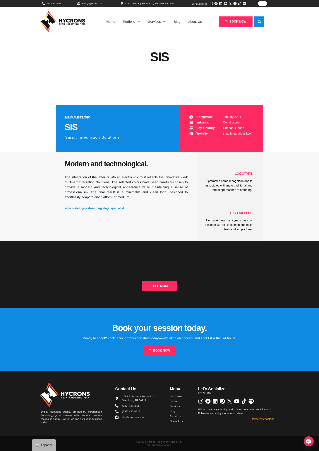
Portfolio (129, 21)
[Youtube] (235, 3)
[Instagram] (211, 3)
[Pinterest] (226, 3)
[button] (259, 21)
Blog (177, 21)
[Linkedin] (221, 3)
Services (154, 21)
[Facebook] (216, 3)
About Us (195, 21)
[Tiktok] (240, 3)
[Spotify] (244, 3)
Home (110, 21)
